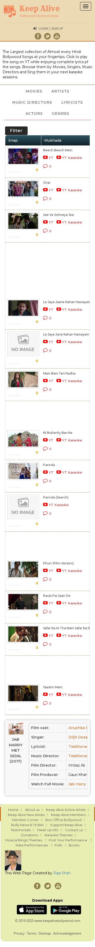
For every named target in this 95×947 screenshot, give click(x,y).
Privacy (19, 933)
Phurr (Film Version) (58, 563)
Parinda (49, 465)
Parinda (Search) (55, 497)
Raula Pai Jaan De (56, 596)
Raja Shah (62, 873)
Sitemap (45, 933)
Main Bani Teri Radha (59, 373)
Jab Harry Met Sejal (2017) (16, 750)
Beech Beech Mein (57, 150)
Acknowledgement (67, 933)
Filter (16, 130)
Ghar (47, 182)
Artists (60, 91)
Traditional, (78, 746)
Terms (31, 933)
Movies (34, 91)
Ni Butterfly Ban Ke (57, 433)
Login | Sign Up (51, 28)
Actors (34, 113)
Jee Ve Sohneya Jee (58, 215)
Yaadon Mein (53, 687)
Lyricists (72, 102)
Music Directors (32, 102)
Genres (60, 113)
